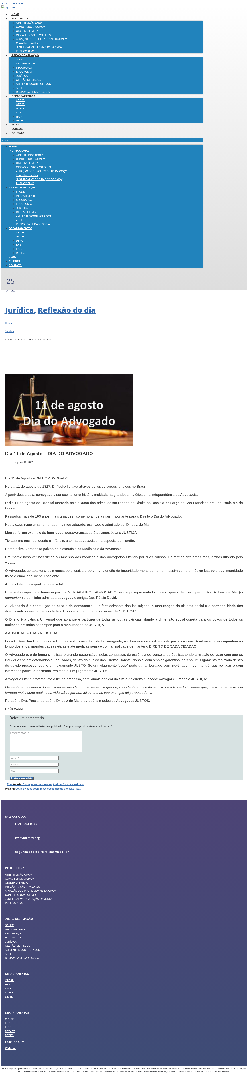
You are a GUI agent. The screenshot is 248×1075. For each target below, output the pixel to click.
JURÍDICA (22, 75)
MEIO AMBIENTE (26, 63)
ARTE (19, 88)
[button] (102, 140)
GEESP (20, 104)
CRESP (20, 100)
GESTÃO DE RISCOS (28, 79)
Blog (15, 124)
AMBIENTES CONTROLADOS (33, 83)
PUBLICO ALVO (25, 51)
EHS (18, 112)
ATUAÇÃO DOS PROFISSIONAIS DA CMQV (41, 39)
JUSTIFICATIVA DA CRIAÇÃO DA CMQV (39, 47)
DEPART (21, 108)
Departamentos (23, 96)
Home (15, 14)
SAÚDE (20, 59)
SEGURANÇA (24, 67)
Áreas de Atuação (25, 55)
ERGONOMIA (24, 71)
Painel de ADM (14, 1042)
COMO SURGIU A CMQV (30, 26)
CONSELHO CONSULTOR (20, 894)
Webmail (10, 1048)
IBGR (19, 116)
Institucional (21, 18)
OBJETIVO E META (27, 30)
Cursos (17, 129)
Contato (17, 133)
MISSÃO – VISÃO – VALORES (33, 35)
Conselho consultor (27, 43)
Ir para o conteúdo (12, 3)
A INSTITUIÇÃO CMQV (29, 22)
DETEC (20, 120)
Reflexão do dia (67, 310)
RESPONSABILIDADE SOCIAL (33, 91)
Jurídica (19, 310)
